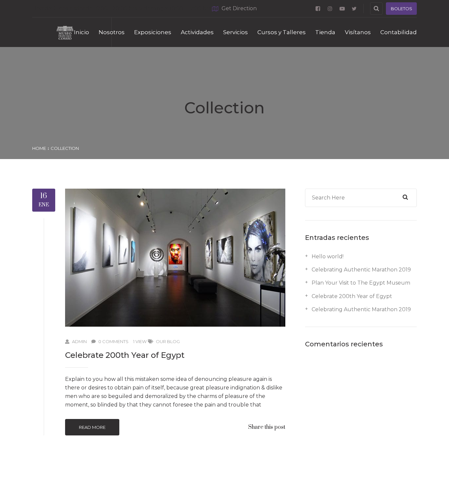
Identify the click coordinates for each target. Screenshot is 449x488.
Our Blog (168, 341)
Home (39, 148)
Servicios (235, 32)
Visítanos (358, 32)
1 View (140, 341)
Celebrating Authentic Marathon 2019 (361, 270)
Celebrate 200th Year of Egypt (124, 355)
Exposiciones (152, 32)
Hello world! (327, 256)
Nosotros (112, 32)
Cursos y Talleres (281, 32)
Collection (65, 148)
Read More (92, 427)
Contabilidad (398, 32)
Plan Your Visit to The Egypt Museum (361, 283)
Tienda (325, 32)
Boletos (401, 8)
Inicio (81, 32)
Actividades (197, 32)
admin (79, 341)
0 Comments (113, 341)
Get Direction (239, 8)
